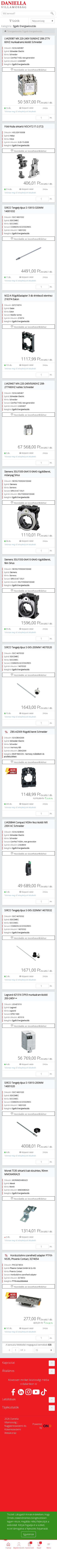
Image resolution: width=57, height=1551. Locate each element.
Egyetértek (28, 1534)
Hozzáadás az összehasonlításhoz (29, 69)
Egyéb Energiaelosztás (32, 31)
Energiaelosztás (14, 31)
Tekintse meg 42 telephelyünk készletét (20, 111)
